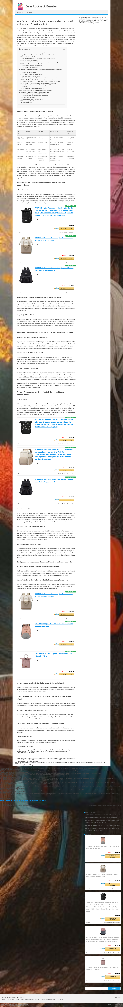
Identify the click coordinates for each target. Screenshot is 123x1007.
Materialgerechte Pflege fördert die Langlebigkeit (35, 95)
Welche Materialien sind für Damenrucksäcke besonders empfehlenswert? (41, 81)
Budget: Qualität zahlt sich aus (30, 60)
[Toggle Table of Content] (63, 49)
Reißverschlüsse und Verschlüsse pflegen (33, 99)
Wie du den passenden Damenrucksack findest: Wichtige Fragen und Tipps (39, 62)
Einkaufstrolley (20, 999)
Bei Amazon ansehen (66, 228)
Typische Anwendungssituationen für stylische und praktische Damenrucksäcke (41, 69)
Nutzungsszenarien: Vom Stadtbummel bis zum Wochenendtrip (38, 58)
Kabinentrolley (10, 999)
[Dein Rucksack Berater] (19, 9)
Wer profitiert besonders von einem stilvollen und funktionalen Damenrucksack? (41, 55)
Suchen (87, 985)
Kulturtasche (60, 999)
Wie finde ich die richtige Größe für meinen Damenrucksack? (38, 79)
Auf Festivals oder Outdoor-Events (31, 76)
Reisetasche (44, 999)
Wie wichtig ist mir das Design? (30, 67)
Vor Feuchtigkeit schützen (29, 100)
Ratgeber (29, 12)
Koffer (3, 999)
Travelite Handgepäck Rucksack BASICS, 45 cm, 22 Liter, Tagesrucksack (102, 847)
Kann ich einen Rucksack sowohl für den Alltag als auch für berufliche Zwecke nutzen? (42, 85)
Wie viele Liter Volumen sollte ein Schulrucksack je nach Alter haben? (102, 825)
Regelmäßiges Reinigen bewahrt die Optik (33, 94)
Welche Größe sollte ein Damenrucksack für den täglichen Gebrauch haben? (23, 800)
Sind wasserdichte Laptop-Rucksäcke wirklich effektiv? (16, 805)
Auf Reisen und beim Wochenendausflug (33, 74)
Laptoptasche (35, 999)
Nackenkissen (51, 999)
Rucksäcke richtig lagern (29, 97)
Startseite (20, 12)
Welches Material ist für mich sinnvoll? (32, 65)
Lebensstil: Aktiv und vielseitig (30, 56)
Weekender (28, 999)
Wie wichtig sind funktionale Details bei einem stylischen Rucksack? (39, 83)
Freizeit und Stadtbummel (29, 72)
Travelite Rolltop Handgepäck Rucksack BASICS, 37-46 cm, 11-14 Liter (102, 968)
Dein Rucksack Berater (41, 6)
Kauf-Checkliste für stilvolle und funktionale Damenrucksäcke (36, 90)
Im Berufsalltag (26, 71)
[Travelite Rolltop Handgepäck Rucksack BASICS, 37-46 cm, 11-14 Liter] (103, 961)
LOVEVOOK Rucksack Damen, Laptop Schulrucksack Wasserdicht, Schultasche (102, 875)
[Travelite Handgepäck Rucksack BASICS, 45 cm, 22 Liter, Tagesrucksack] (103, 840)
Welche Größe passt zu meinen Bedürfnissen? (34, 63)
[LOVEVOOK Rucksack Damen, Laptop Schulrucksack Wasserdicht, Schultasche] (103, 868)
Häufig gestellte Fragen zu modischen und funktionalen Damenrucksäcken (39, 78)
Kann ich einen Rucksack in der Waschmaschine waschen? (106, 805)
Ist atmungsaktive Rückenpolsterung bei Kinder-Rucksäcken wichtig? (102, 814)
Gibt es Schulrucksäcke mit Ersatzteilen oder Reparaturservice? (101, 817)
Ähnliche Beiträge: (27, 102)
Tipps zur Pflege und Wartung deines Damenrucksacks (34, 92)
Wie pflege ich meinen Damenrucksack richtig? (34, 88)
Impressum (118, 997)
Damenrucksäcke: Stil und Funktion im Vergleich (32, 53)
